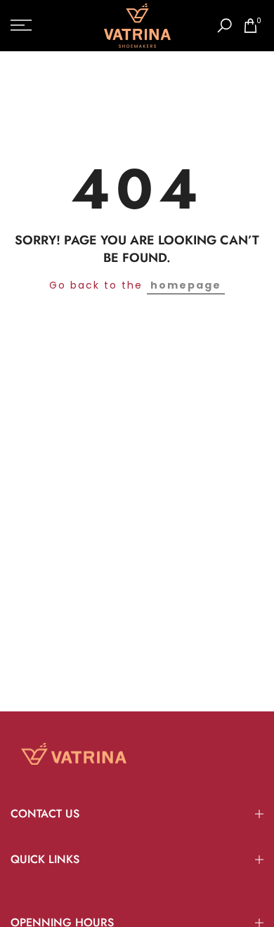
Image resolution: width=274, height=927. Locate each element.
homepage (185, 285)
